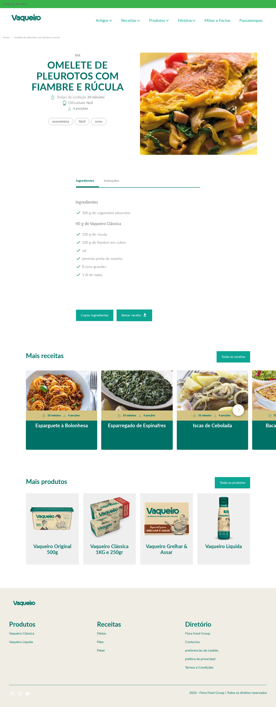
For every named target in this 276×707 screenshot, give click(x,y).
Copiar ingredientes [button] (95, 315)
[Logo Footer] (24, 601)
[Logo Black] (26, 13)
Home (6, 37)
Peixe (101, 650)
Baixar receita (131, 315)
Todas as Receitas (15, 4)
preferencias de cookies (201, 650)
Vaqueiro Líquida (21, 642)
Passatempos (251, 21)
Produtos (157, 21)
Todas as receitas (233, 356)
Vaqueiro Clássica (21, 633)
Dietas (101, 633)
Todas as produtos (232, 482)
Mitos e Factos (217, 21)
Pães (100, 642)
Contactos (192, 642)
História (185, 21)
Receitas (128, 21)
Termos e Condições (199, 667)
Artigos (102, 21)
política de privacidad (200, 659)
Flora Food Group (197, 633)
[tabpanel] (138, 239)
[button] (111, 20)
